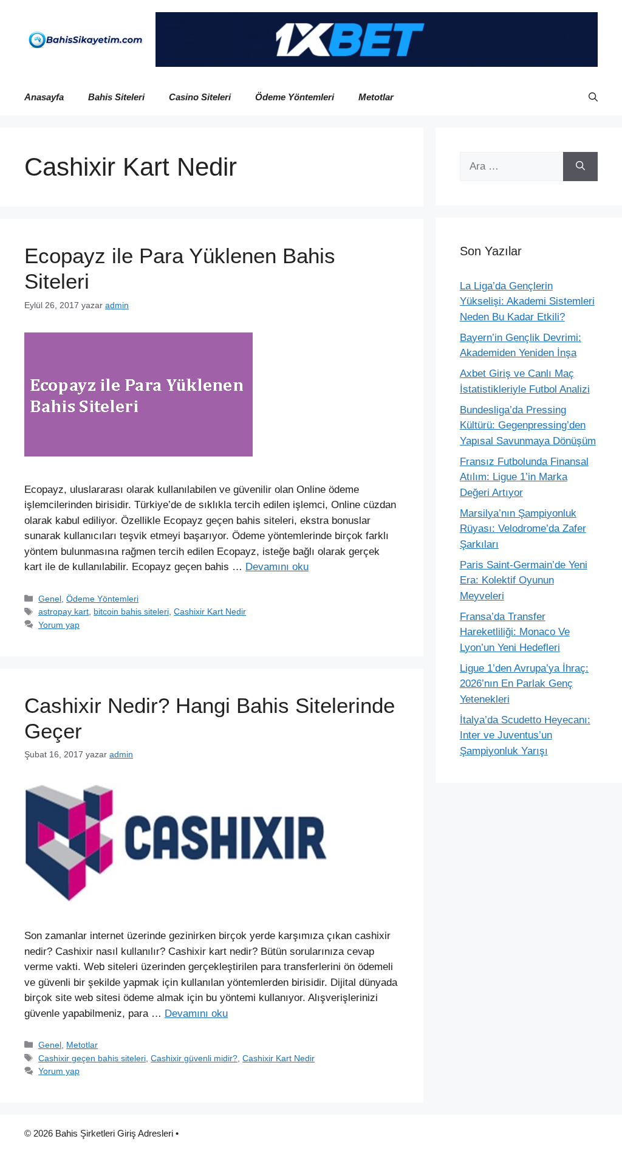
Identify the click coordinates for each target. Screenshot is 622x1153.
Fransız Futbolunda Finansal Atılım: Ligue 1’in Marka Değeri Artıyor (524, 477)
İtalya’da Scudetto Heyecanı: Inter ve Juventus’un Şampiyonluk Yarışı (525, 735)
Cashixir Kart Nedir (210, 611)
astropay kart (63, 611)
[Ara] (580, 166)
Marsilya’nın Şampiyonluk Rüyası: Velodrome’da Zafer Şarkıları (523, 529)
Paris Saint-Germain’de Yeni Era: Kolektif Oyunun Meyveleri (523, 580)
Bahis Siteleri (116, 97)
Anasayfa (44, 97)
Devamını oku (277, 567)
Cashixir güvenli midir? (194, 1058)
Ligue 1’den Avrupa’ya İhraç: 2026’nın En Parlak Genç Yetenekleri (524, 684)
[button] (593, 97)
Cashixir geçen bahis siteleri (92, 1058)
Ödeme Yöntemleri (294, 97)
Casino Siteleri (200, 97)
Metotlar (376, 97)
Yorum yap (59, 625)
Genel (49, 599)
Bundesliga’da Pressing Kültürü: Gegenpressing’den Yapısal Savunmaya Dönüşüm (528, 425)
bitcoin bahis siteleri (131, 611)
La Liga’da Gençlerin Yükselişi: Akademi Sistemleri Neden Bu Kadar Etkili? (527, 301)
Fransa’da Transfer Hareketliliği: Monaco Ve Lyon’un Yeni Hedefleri (515, 632)
